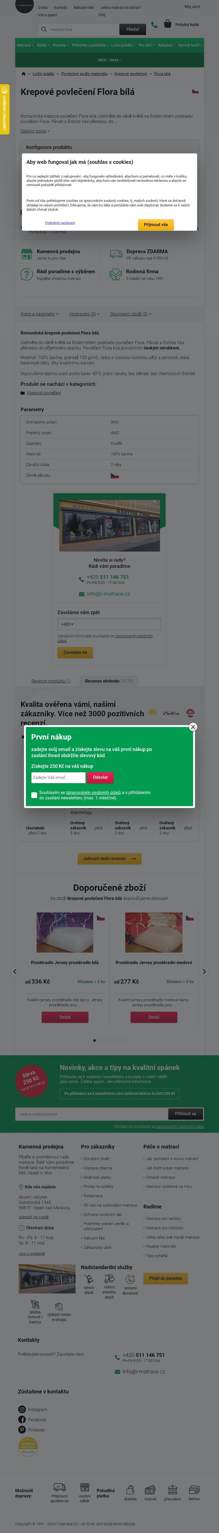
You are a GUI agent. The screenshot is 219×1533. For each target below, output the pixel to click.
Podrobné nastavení (60, 223)
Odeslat (100, 777)
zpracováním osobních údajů (93, 792)
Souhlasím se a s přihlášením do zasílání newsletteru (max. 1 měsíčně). (95, 795)
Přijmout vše (156, 224)
